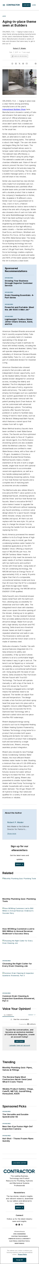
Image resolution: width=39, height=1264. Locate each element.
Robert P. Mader (19, 48)
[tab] (8, 1015)
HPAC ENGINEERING (19, 1234)
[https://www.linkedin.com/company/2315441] (19, 1225)
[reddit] (23, 64)
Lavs (4, 16)
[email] (27, 64)
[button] (3, 5)
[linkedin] (16, 64)
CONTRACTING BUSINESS (19, 1236)
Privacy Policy (22, 1254)
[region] (19, 1020)
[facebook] (12, 64)
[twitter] (19, 64)
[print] (36, 64)
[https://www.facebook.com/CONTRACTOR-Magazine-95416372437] (17, 1225)
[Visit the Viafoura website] (31, 1024)
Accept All (19, 1260)
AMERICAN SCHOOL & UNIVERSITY (19, 1238)
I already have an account (19, 1045)
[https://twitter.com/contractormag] (22, 1225)
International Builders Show (14, 109)
